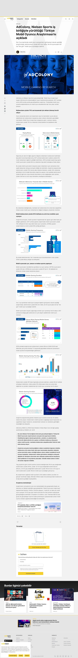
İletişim (53, 646)
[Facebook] (68, 656)
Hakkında (54, 638)
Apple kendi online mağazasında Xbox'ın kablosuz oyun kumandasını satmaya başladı (46, 621)
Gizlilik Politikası (67, 643)
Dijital (7, 602)
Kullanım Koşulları (67, 645)
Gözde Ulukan (9, 611)
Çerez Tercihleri (67, 641)
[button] (39, 140)
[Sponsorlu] (52, 507)
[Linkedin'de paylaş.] (4, 111)
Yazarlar (53, 639)
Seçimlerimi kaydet (30, 573)
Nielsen (26, 516)
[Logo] (10, 18)
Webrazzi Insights (20, 639)
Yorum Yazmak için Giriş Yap (39, 547)
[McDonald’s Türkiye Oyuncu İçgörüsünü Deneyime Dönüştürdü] (39, 594)
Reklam (53, 643)
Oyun (17, 23)
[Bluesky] (65, 656)
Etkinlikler (33, 19)
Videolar (18, 641)
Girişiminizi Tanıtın (56, 645)
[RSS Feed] (71, 656)
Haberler (18, 638)
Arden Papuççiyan (36, 625)
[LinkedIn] (57, 656)
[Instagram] (63, 656)
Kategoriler (20, 19)
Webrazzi (31, 611)
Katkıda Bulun (55, 641)
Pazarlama (55, 602)
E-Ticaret (30, 639)
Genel (30, 602)
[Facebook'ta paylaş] (4, 106)
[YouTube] (60, 656)
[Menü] (4, 19)
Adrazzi (19, 511)
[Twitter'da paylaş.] (4, 108)
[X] (55, 656)
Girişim (29, 641)
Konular (27, 19)
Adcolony (19, 516)
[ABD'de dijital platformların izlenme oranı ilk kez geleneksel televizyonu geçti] (15, 594)
